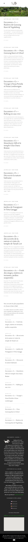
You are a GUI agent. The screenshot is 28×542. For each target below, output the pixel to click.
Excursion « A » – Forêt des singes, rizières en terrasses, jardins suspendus (14, 274)
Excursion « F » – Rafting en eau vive (12, 112)
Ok (14, 539)
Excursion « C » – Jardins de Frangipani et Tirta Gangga (13, 207)
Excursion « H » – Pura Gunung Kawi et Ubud (14, 51)
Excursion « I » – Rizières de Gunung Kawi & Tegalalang (12, 24)
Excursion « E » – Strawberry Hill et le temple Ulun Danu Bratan (12, 144)
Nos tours (16, 19)
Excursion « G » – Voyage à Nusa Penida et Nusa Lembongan (13, 84)
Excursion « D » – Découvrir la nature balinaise (12, 175)
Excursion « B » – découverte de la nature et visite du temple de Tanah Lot (13, 240)
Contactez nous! (19, 494)
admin (6, 40)
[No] (26, 538)
